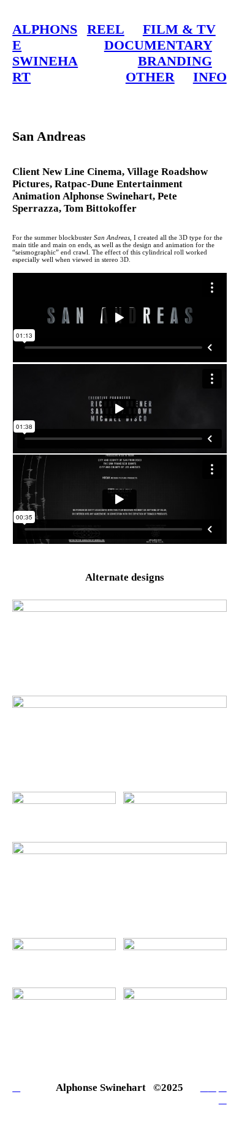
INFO (210, 76)
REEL (105, 29)
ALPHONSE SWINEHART (45, 52)
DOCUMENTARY (158, 45)
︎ (16, 1087)
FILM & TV (179, 29)
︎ (204, 1087)
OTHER (150, 76)
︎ (223, 1087)
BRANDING (175, 61)
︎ (223, 1100)
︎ (212, 1087)
